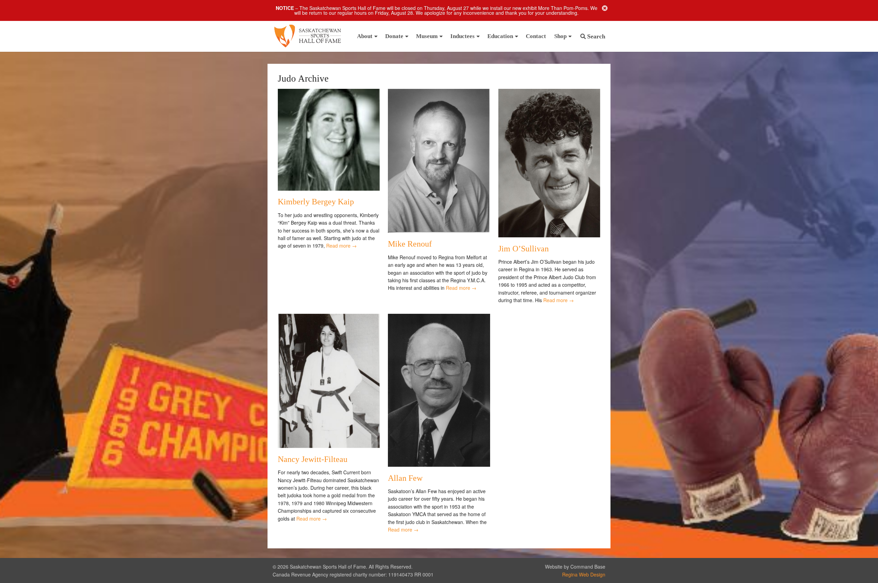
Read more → (341, 245)
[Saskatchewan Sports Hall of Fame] (308, 36)
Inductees (462, 36)
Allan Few (405, 478)
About (364, 36)
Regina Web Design (583, 574)
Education (500, 36)
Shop (560, 36)
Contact (536, 36)
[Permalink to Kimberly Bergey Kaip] (329, 188)
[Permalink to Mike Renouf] (439, 230)
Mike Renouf (410, 243)
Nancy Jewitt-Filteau (312, 459)
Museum (427, 36)
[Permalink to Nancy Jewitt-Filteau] (329, 445)
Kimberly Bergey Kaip (316, 201)
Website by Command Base (575, 566)
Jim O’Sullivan (523, 248)
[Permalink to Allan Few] (439, 464)
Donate (394, 36)
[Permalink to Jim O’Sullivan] (549, 235)
